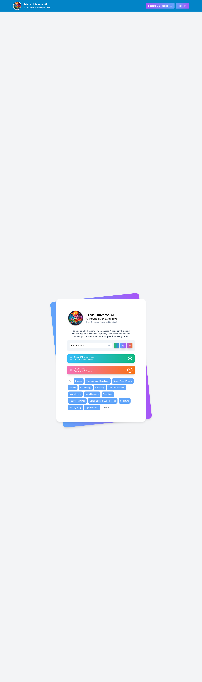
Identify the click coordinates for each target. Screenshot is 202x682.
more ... (107, 407)
